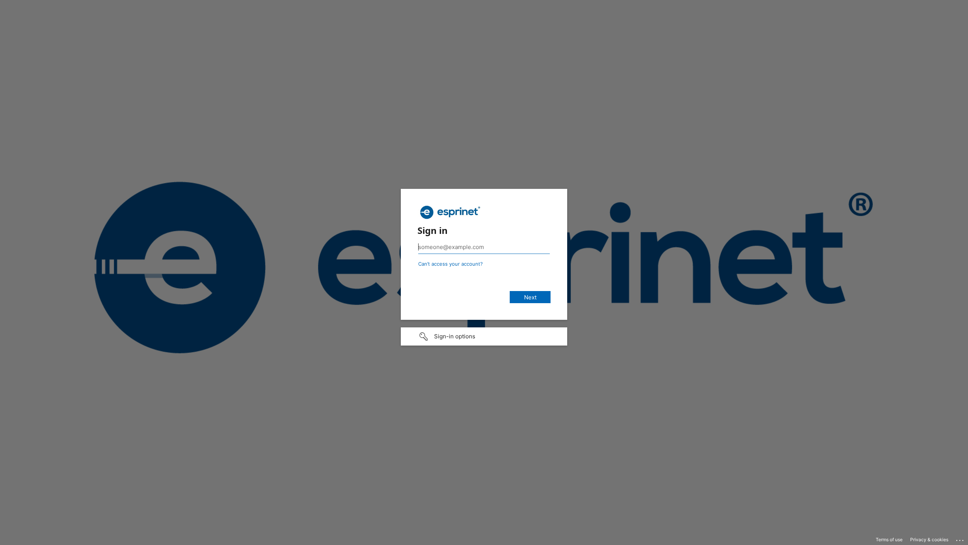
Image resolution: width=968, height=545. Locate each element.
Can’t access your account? (450, 264)
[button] (484, 336)
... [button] (960, 538)
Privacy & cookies (929, 539)
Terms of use (889, 539)
